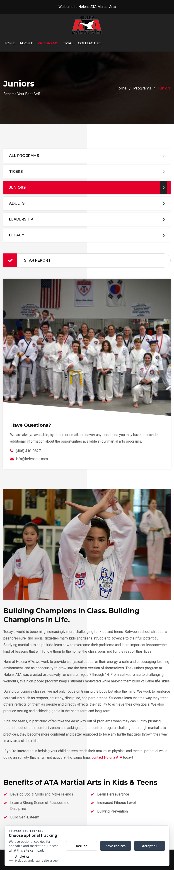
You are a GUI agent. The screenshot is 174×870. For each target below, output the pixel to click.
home (121, 88)
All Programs (24, 156)
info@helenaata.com (32, 459)
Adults (17, 203)
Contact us (90, 43)
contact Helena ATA (107, 757)
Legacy (16, 235)
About (26, 43)
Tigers (16, 171)
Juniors (17, 187)
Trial (68, 43)
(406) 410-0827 (28, 451)
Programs (47, 43)
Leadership (21, 219)
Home (9, 43)
